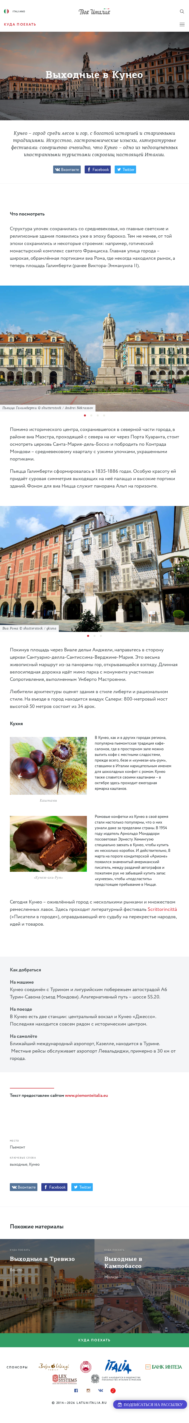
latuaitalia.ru (92, 1403)
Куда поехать (94, 1340)
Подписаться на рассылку (152, 1405)
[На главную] (94, 11)
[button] (11, 348)
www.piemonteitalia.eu (86, 1095)
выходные (18, 1164)
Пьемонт (17, 1147)
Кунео (34, 1164)
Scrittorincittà (162, 909)
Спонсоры (17, 1367)
